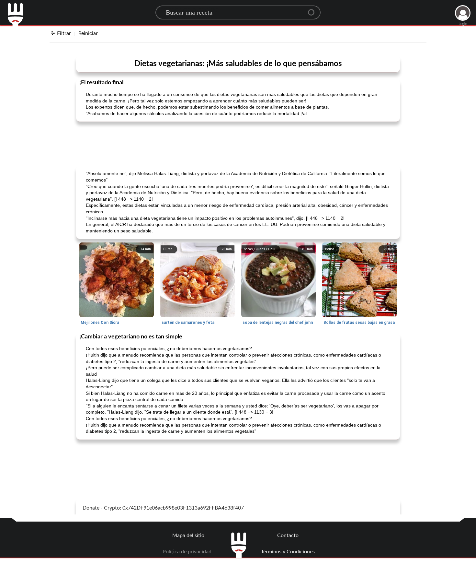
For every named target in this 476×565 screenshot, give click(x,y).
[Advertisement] (238, 143)
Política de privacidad (187, 551)
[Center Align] (313, 10)
